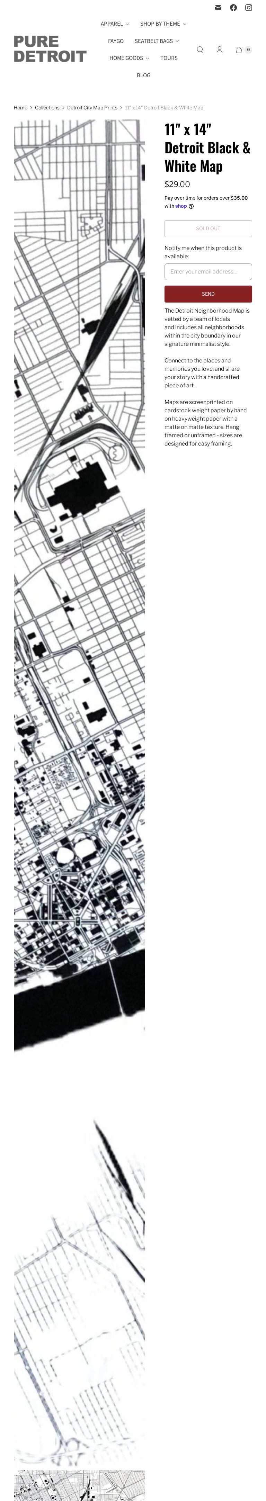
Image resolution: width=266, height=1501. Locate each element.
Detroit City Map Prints (92, 107)
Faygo (116, 41)
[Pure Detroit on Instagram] (248, 7)
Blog (143, 75)
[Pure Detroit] (50, 50)
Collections (47, 107)
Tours (169, 58)
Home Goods (126, 58)
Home (20, 107)
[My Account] (219, 50)
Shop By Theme (160, 24)
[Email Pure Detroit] (218, 7)
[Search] (200, 50)
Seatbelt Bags (154, 41)
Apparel (112, 24)
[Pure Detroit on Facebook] (233, 7)
